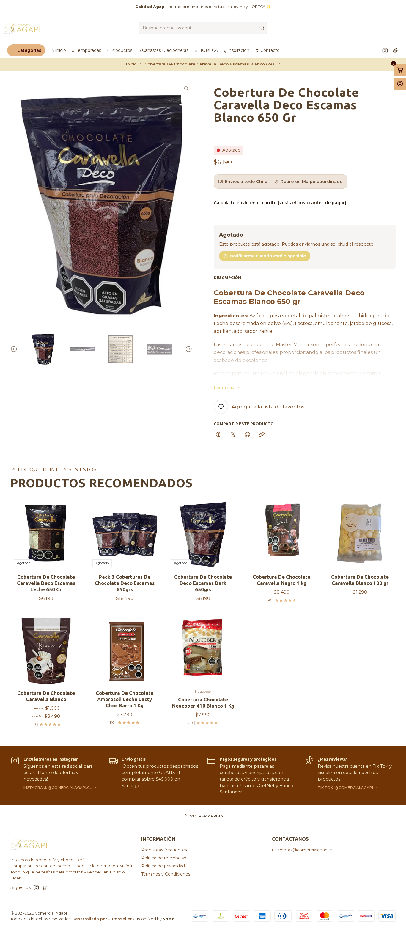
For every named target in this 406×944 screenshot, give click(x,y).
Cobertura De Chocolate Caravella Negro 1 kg (281, 580)
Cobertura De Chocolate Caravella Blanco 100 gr (360, 580)
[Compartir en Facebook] (219, 435)
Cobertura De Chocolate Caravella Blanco (46, 696)
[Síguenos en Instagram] (385, 50)
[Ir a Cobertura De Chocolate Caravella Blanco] (46, 650)
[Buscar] (262, 28)
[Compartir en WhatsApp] (247, 435)
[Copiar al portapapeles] (262, 435)
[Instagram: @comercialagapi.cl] (55, 775)
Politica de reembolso (163, 858)
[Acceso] (400, 84)
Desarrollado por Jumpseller (102, 919)
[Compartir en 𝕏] (233, 435)
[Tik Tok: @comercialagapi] (350, 775)
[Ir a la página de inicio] (22, 28)
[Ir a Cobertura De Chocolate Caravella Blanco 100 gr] (360, 534)
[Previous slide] (14, 349)
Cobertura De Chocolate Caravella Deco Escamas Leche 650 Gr (46, 583)
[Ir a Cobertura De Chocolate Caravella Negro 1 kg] (281, 534)
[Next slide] (187, 349)
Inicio (131, 64)
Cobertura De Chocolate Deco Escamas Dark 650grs (203, 583)
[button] (26, 50)
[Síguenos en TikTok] (396, 50)
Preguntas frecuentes (164, 850)
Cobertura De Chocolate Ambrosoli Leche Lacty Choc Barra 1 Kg (124, 699)
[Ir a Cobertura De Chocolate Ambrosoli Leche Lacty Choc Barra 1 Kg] (124, 650)
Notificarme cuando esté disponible (268, 255)
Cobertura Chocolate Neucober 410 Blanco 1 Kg (203, 703)
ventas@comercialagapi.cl (305, 850)
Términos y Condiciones (165, 874)
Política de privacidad (163, 866)
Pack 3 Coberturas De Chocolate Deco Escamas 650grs (125, 583)
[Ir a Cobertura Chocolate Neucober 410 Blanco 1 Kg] (203, 650)
